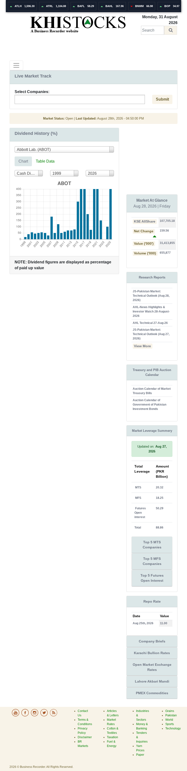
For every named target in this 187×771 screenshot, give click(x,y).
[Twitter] (44, 715)
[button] (170, 30)
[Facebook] (25, 715)
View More (142, 346)
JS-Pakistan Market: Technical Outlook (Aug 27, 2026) (151, 334)
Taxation (112, 737)
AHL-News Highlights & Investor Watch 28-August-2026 (151, 311)
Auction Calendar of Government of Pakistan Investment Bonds (149, 404)
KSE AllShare (144, 221)
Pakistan (171, 715)
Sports (169, 724)
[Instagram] (35, 715)
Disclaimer (85, 737)
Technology (173, 728)
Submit (162, 99)
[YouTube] (16, 715)
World (169, 719)
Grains (169, 711)
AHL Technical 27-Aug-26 (150, 323)
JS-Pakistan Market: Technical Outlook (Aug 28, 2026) (151, 296)
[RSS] (53, 715)
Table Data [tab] (45, 161)
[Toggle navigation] (16, 65)
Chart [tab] (23, 161)
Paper (140, 754)
